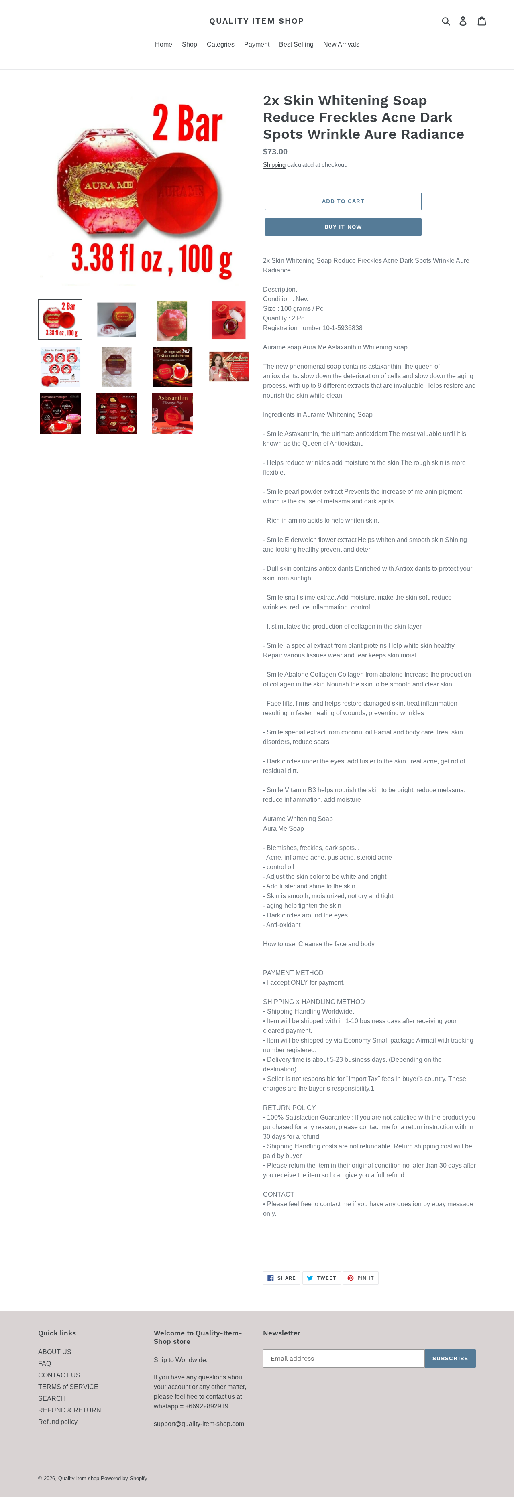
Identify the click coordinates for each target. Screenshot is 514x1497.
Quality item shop (256, 21)
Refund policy (58, 1421)
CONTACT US (59, 1375)
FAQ (44, 1363)
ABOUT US (54, 1352)
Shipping (274, 164)
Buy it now (343, 226)
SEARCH (52, 1398)
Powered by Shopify (124, 1478)
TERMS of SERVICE (68, 1386)
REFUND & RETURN (69, 1410)
